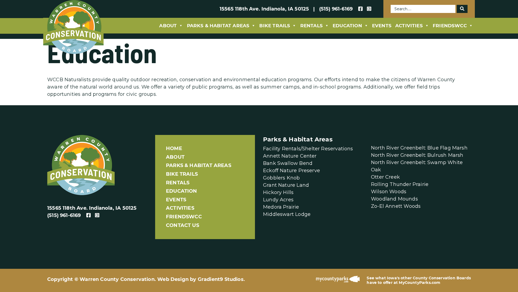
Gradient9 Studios (221, 279)
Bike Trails (274, 25)
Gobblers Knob (281, 178)
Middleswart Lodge (287, 214)
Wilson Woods (388, 192)
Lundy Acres (278, 200)
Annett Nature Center (290, 156)
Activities (409, 25)
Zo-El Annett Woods (396, 206)
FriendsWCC (450, 25)
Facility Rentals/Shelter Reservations (308, 149)
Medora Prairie (281, 207)
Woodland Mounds (394, 199)
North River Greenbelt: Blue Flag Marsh (419, 148)
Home (174, 148)
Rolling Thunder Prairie (399, 184)
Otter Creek (385, 177)
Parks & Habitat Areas (218, 25)
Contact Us (182, 225)
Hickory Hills (278, 192)
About (168, 25)
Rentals (311, 25)
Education (347, 25)
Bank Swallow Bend (287, 163)
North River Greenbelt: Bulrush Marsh (417, 155)
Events (381, 25)
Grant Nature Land (286, 185)
